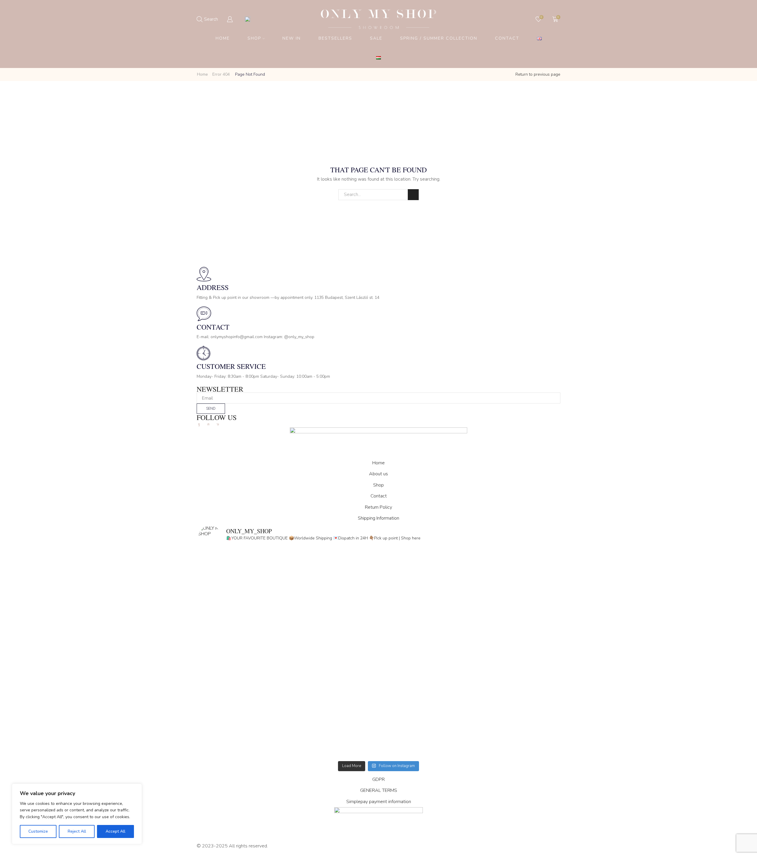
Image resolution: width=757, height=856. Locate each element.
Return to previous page (537, 74)
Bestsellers (335, 38)
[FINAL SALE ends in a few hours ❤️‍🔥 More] (468, 604)
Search (413, 194)
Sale (376, 38)
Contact (507, 38)
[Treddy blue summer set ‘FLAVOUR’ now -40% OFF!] (468, 707)
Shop (254, 38)
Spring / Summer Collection (438, 38)
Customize (38, 831)
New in (291, 38)
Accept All (115, 831)
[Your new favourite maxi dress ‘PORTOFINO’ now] (288, 707)
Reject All (77, 831)
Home (223, 38)
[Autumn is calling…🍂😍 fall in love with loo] (288, 604)
